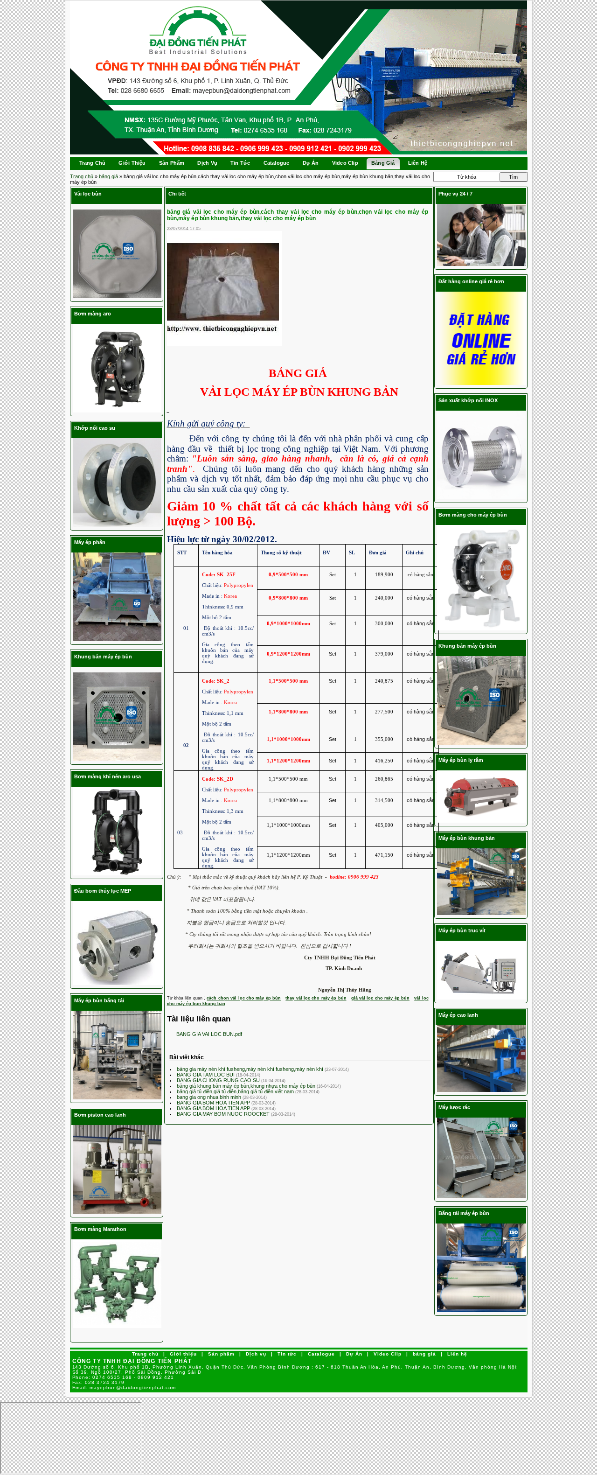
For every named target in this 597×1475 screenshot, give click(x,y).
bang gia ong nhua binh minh (210, 1097)
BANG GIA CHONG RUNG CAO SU (219, 1080)
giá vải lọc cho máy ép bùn (380, 998)
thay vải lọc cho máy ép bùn (315, 998)
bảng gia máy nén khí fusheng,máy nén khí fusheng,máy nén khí (251, 1069)
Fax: (98, 1382)
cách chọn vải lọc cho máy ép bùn (244, 998)
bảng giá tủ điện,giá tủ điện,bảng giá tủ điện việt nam (236, 1091)
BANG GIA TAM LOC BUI (206, 1074)
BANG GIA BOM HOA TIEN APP (214, 1102)
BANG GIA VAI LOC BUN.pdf (209, 1034)
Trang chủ (81, 176)
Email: (124, 1387)
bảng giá (108, 176)
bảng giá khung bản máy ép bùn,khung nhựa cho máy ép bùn (247, 1086)
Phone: (123, 1377)
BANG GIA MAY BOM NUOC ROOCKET (224, 1114)
